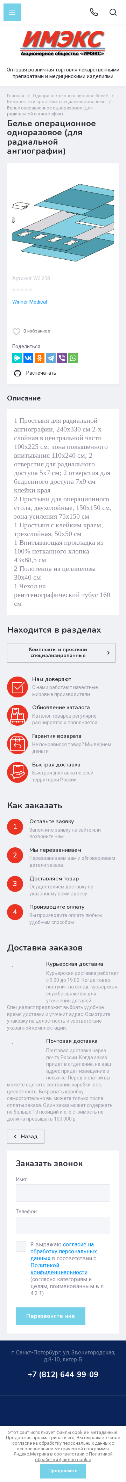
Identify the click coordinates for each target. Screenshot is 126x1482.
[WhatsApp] (73, 358)
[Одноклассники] (39, 358)
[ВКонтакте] (28, 358)
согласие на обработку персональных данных (63, 1251)
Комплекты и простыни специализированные (56, 101)
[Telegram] (51, 358)
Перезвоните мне (50, 1316)
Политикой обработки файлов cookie (74, 1456)
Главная (15, 95)
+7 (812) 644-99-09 (63, 1374)
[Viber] (62, 358)
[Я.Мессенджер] (17, 358)
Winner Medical (29, 302)
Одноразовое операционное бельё (70, 95)
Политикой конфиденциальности (59, 1269)
